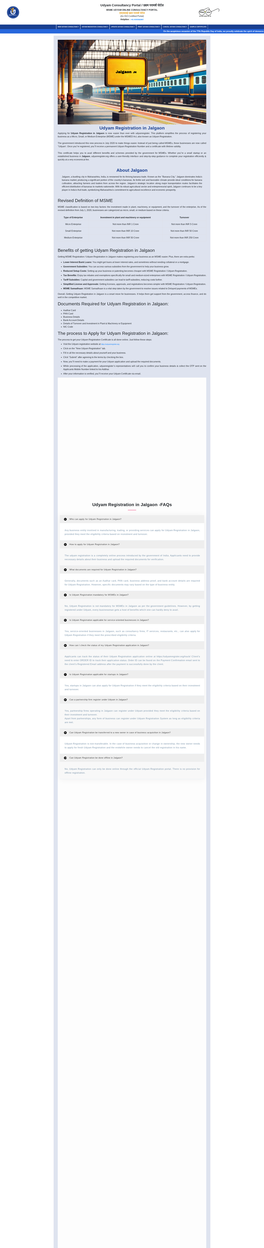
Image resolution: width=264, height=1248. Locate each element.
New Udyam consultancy (68, 27)
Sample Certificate (198, 27)
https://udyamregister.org (110, 344)
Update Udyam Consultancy (123, 27)
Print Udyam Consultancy (149, 27)
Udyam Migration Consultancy (95, 27)
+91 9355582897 (137, 20)
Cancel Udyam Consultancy (175, 27)
